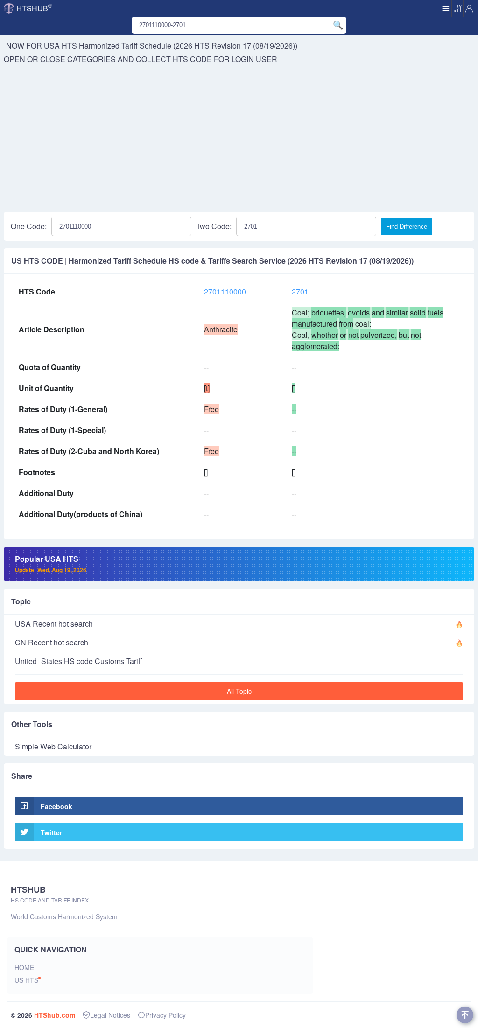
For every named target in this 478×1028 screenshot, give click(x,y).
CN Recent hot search (51, 642)
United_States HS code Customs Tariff (78, 661)
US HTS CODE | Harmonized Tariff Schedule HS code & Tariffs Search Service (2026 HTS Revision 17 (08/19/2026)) (212, 261)
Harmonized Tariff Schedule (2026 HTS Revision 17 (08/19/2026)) (188, 45)
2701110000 (225, 291)
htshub (34, 7)
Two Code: (214, 226)
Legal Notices (110, 1015)
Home (24, 967)
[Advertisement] (239, 135)
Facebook (56, 806)
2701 (300, 291)
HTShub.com (54, 1015)
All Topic (239, 691)
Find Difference (406, 226)
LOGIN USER (254, 59)
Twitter (51, 832)
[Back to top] (465, 1015)
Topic (21, 601)
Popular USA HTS (50, 563)
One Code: (29, 226)
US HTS (26, 980)
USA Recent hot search (54, 623)
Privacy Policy (165, 1015)
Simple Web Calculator (53, 746)
